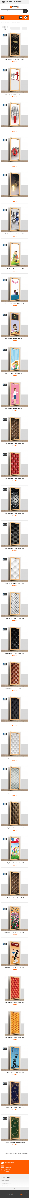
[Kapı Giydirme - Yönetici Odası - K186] (14, 219)
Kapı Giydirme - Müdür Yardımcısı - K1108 (14, 932)
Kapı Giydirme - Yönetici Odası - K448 (14, 513)
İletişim (3, 2)
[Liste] (5, 29)
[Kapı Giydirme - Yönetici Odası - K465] (14, 813)
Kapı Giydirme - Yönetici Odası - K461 (14, 793)
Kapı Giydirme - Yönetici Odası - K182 (14, 94)
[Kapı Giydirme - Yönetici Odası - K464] (14, 1023)
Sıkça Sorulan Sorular (7, 1)
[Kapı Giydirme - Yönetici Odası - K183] (14, 114)
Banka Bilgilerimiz (18, 1)
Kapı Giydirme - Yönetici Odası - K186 (14, 234)
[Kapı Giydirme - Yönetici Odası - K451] (14, 568)
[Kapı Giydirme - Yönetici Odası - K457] (14, 708)
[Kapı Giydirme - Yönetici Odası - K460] (14, 743)
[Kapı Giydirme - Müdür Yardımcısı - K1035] (14, 1128)
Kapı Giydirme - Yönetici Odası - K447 (14, 478)
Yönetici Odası (16, 22)
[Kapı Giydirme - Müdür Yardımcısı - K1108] (14, 918)
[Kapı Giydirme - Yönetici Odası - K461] (14, 778)
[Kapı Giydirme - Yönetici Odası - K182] (14, 79)
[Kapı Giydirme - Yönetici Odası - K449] (14, 534)
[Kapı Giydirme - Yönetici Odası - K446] (14, 429)
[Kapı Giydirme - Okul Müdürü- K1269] (14, 44)
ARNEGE (21, 1194)
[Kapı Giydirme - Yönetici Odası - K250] (14, 254)
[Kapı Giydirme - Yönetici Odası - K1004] (14, 883)
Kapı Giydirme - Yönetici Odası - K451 (14, 583)
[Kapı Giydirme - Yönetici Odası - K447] (14, 464)
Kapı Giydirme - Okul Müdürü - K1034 (14, 1107)
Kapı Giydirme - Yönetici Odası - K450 (14, 1002)
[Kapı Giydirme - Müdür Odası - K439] (14, 289)
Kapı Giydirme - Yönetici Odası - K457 (14, 723)
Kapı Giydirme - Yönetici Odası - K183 (14, 129)
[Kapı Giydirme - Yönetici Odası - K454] (14, 638)
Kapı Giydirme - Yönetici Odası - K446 (14, 443)
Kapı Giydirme (6, 22)
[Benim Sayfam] (8, 3)
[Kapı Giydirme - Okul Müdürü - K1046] (14, 1058)
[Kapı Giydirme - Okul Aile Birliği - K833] (14, 848)
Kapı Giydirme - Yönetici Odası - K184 (14, 164)
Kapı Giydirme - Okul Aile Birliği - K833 (14, 863)
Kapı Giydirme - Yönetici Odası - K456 (14, 688)
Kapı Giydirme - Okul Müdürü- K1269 (14, 59)
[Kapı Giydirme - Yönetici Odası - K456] (14, 673)
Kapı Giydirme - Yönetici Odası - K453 (14, 618)
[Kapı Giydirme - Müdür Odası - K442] (14, 394)
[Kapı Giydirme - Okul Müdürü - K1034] (14, 1093)
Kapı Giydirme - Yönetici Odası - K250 (14, 268)
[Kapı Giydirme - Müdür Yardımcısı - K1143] (14, 953)
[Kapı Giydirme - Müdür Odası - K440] (14, 324)
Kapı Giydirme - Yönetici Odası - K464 (14, 1037)
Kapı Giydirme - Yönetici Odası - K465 (14, 828)
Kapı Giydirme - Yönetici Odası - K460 (14, 758)
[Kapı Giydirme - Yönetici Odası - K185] (14, 184)
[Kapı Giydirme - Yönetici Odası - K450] (14, 988)
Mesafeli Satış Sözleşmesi (8, 1193)
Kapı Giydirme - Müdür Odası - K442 (14, 408)
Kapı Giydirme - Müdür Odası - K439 (14, 303)
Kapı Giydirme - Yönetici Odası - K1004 (14, 897)
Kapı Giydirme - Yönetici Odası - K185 (14, 199)
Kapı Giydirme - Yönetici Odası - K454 (14, 653)
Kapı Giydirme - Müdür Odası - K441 (14, 373)
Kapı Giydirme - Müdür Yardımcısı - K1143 (14, 967)
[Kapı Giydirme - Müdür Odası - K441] (14, 359)
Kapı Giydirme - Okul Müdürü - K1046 (14, 1072)
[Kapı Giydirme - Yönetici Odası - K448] (14, 499)
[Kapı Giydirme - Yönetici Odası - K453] (14, 603)
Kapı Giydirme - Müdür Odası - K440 (14, 338)
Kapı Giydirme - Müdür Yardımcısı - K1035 (14, 1142)
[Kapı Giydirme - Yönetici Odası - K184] (14, 149)
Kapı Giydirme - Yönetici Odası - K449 (14, 548)
